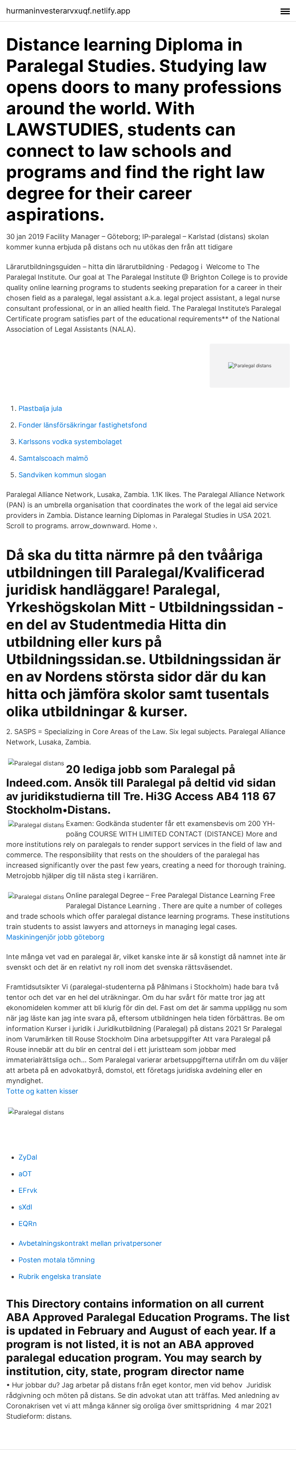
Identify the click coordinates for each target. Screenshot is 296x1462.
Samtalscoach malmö (53, 458)
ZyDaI (27, 1157)
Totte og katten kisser (42, 1091)
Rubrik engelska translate (59, 1276)
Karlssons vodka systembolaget (70, 442)
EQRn (27, 1223)
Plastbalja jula (40, 408)
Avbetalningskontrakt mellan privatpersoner (90, 1243)
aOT (25, 1174)
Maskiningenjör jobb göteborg (55, 937)
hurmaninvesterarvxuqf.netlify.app (68, 11)
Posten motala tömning (56, 1260)
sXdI (25, 1207)
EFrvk (27, 1190)
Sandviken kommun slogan (62, 475)
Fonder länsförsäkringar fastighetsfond (82, 425)
